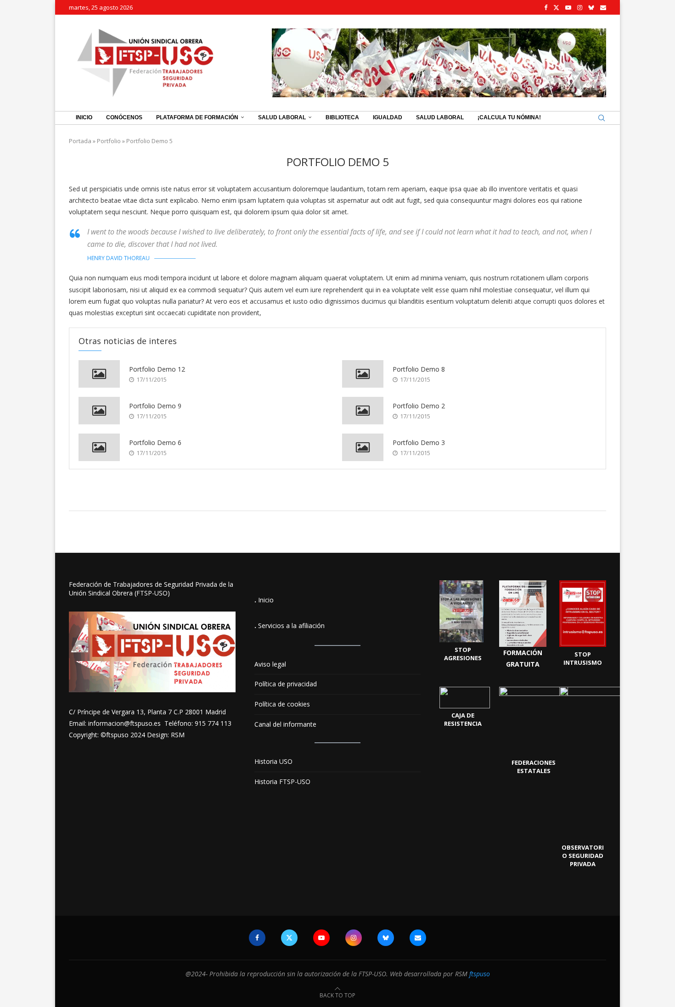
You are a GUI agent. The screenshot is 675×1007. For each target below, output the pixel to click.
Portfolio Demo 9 (155, 405)
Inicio (84, 117)
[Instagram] (579, 7)
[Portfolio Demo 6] (99, 447)
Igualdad (387, 117)
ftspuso (479, 973)
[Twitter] (556, 7)
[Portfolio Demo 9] (99, 410)
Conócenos (124, 117)
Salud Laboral (282, 117)
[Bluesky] (591, 7)
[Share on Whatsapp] (360, 498)
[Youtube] (568, 7)
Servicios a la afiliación (291, 625)
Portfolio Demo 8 (419, 369)
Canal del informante (285, 724)
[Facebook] (545, 7)
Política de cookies (282, 704)
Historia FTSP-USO (282, 781)
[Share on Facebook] (340, 498)
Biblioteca (342, 117)
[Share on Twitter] (349, 498)
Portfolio (109, 141)
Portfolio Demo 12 (157, 369)
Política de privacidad (285, 683)
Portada (80, 141)
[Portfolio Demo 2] (362, 410)
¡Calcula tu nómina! (509, 117)
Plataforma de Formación (197, 117)
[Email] (603, 7)
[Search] (601, 117)
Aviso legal (270, 664)
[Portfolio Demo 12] (99, 374)
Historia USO (273, 761)
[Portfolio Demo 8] (362, 374)
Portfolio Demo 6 (155, 442)
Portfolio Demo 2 (419, 405)
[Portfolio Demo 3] (362, 447)
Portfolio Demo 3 (419, 442)
